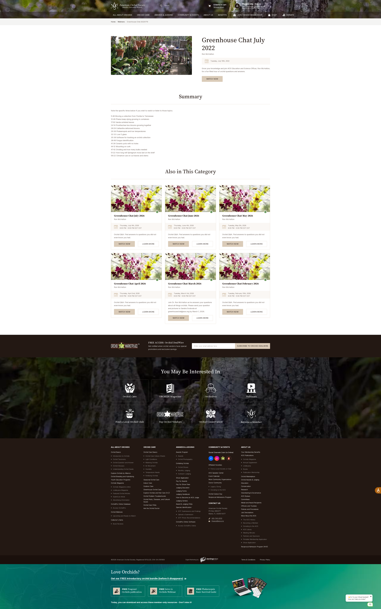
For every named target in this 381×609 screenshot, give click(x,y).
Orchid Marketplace (248, 476)
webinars (121, 22)
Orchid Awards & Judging (250, 480)
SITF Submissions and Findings (189, 511)
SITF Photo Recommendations (189, 518)
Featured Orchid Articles (121, 493)
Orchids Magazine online (122, 487)
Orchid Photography (185, 459)
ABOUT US (208, 15)
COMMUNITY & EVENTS (188, 15)
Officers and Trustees (249, 506)
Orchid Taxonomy (119, 459)
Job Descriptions (247, 512)
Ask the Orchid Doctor (151, 508)
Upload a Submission (185, 514)
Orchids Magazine (117, 483)
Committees (245, 499)
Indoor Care (147, 483)
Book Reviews (118, 524)
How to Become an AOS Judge (187, 497)
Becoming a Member (250, 523)
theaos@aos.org (218, 521)
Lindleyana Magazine (120, 490)
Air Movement (150, 466)
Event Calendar (214, 476)
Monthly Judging (184, 470)
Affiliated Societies (215, 465)
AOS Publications (247, 455)
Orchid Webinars (117, 512)
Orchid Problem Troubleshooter (154, 496)
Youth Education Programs (120, 480)
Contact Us (214, 503)
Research (244, 490)
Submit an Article (119, 497)
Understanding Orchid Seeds (123, 469)
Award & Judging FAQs (184, 504)
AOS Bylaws (245, 496)
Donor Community (215, 483)
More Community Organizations (220, 479)
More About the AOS (248, 516)
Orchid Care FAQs (149, 505)
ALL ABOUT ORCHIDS (122, 15)
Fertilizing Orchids (151, 476)
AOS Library (247, 529)
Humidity (148, 469)
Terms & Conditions (248, 560)
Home (113, 22)
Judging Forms (181, 491)
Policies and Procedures (249, 509)
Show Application (182, 478)
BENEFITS (222, 15)
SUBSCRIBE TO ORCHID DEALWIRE (252, 346)
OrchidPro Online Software (185, 522)
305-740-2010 (217, 518)
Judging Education (182, 488)
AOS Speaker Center (216, 473)
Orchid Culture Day (215, 494)
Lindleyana (247, 466)
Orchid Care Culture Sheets (155, 456)
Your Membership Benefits (250, 452)
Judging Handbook (183, 494)
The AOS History (249, 520)
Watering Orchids (151, 463)
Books (245, 469)
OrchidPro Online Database (120, 504)
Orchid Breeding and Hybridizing (122, 476)
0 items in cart (220, 5)
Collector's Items (117, 520)
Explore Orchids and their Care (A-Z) (156, 493)
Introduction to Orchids (121, 456)
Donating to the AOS (218, 490)
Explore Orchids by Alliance (121, 473)
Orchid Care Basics (150, 452)
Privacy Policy (265, 560)
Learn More (148, 244)
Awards (180, 456)
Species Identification (183, 507)
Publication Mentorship (251, 472)
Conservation (246, 486)
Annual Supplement (250, 463)
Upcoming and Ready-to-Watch (124, 516)
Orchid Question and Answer (123, 463)
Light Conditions (151, 459)
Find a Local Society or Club (221, 469)
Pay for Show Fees (183, 484)
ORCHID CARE (143, 15)
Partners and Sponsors (251, 536)
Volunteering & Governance (251, 493)
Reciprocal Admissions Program (220, 497)
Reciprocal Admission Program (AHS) (254, 547)
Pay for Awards (181, 481)
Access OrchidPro (119, 508)
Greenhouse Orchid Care (152, 490)
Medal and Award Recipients (251, 503)
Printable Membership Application (255, 539)
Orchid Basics (116, 452)
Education (244, 483)
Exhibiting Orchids (182, 463)
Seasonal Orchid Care (151, 480)
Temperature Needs (152, 472)
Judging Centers (182, 501)
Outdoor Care (148, 486)
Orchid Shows (183, 467)
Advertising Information (121, 500)
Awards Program (182, 452)
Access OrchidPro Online (187, 526)
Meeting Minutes (249, 533)
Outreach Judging (184, 474)
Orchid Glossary (118, 466)
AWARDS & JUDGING (163, 15)
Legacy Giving (216, 487)
